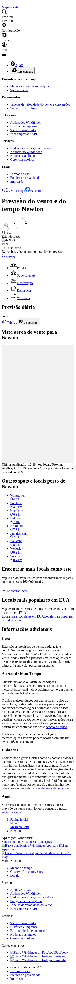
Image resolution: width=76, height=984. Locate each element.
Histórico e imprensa (24, 126)
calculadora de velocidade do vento (48, 788)
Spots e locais (19, 90)
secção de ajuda (56, 727)
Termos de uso (20, 174)
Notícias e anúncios (23, 156)
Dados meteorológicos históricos (31, 148)
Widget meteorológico (24, 108)
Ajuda (19, 65)
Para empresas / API (23, 134)
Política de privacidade (25, 177)
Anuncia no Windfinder (26, 152)
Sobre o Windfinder (23, 130)
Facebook (36, 191)
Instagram (61, 956)
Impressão (17, 181)
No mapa (9, 257)
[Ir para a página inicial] (2, 3)
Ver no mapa (16, 191)
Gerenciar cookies (22, 159)
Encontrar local (17, 591)
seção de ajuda (11, 812)
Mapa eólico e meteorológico (29, 86)
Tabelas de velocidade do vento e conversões (40, 104)
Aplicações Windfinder (25, 122)
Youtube (60, 960)
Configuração (25, 71)
